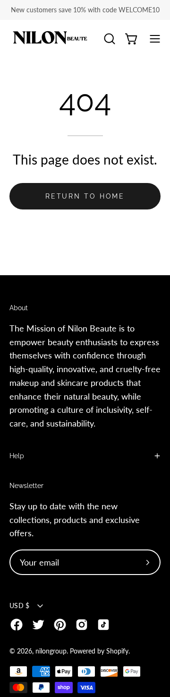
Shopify (117, 651)
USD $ (19, 605)
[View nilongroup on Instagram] (82, 625)
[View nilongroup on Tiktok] (103, 625)
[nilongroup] (49, 39)
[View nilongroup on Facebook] (16, 625)
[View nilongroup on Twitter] (38, 625)
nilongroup (51, 651)
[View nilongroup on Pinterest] (60, 625)
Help (16, 456)
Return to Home (85, 196)
